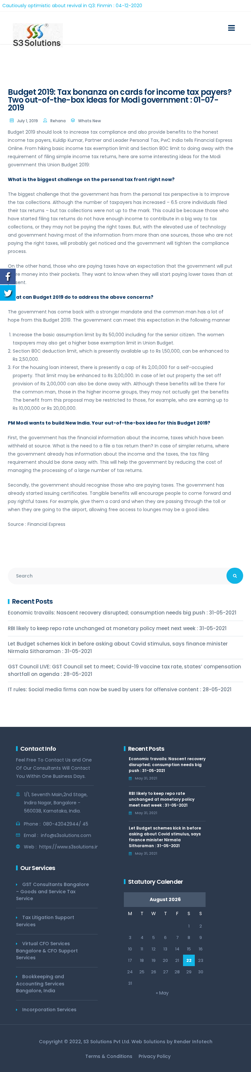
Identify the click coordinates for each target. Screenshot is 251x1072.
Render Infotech (193, 1041)
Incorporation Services (49, 1009)
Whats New (89, 121)
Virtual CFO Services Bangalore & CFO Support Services (47, 950)
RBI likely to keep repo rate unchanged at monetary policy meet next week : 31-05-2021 (117, 628)
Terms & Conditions (108, 1056)
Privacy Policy (155, 1056)
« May (162, 993)
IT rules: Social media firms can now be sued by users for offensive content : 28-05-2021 (119, 689)
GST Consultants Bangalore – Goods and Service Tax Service (52, 891)
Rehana (58, 121)
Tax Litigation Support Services (45, 921)
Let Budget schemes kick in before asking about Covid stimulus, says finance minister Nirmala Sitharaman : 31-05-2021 (118, 647)
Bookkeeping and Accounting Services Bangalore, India (40, 983)
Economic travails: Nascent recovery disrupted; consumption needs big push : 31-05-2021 (122, 612)
